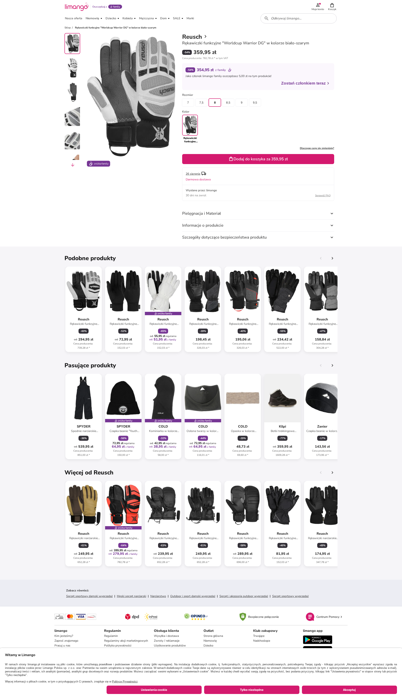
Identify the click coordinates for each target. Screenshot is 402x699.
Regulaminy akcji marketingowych (126, 641)
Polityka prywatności (117, 646)
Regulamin (111, 636)
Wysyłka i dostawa (166, 636)
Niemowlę (210, 641)
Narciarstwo (158, 596)
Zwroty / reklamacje (166, 641)
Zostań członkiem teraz (303, 83)
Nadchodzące (261, 641)
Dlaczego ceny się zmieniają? (317, 148)
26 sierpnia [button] (193, 174)
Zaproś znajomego (66, 641)
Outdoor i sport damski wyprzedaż (192, 596)
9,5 (255, 102)
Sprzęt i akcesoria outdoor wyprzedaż (243, 596)
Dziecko (208, 646)
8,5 (228, 102)
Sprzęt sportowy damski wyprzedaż (89, 596)
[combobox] (298, 18)
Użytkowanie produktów (170, 646)
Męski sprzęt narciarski (131, 596)
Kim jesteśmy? (63, 636)
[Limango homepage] (77, 7)
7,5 (201, 102)
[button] (332, 7)
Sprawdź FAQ (323, 195)
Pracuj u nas (62, 646)
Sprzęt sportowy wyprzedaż (290, 596)
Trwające (258, 636)
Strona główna (213, 636)
